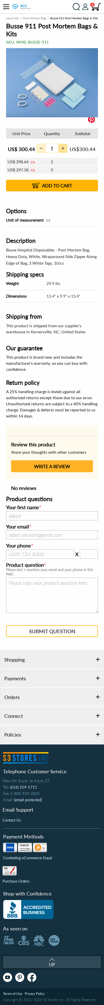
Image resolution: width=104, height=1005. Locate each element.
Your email (17, 526)
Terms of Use (12, 994)
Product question (25, 565)
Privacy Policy (35, 994)
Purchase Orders (16, 881)
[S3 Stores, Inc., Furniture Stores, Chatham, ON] (28, 909)
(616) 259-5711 (23, 787)
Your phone (18, 545)
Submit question (52, 631)
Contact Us (12, 820)
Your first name (22, 507)
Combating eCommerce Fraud (27, 857)
